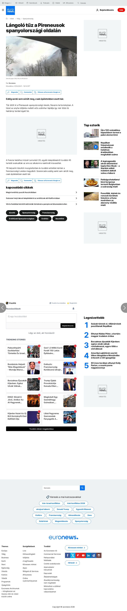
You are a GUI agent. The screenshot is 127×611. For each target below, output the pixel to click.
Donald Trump (63, 509)
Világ (18, 18)
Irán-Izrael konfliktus (51, 503)
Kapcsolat (48, 573)
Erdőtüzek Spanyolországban (21, 218)
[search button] (78, 3)
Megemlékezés (61, 521)
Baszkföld (60, 218)
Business (5, 557)
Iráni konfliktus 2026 (76, 503)
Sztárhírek (43, 521)
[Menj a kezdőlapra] (10, 10)
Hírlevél (71, 563)
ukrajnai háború (43, 509)
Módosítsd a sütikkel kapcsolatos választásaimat (52, 589)
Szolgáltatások (29, 546)
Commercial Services (52, 554)
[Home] (6, 18)
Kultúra (38, 515)
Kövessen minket (29, 564)
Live (121, 10)
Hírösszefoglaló (29, 554)
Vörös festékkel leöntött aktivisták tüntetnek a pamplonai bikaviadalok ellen (36, 204)
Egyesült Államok (83, 509)
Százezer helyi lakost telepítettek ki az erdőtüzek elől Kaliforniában (33, 198)
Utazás (4, 571)
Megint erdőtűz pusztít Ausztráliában (21, 192)
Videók (4, 578)
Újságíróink (5, 585)
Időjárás (26, 557)
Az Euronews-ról (50, 551)
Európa (4, 551)
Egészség (5, 568)
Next (3, 564)
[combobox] (90, 3)
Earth (3, 561)
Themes (4, 546)
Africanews (27, 575)
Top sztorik (92, 125)
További (47, 546)
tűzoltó (12, 212)
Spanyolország (28, 18)
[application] (41, 56)
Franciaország (48, 212)
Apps (25, 568)
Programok (5, 582)
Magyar (7, 3)
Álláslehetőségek (50, 577)
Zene (89, 515)
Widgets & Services (30, 571)
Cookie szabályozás (52, 564)
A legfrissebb (28, 561)
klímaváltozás (74, 515)
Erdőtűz (45, 218)
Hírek (12, 18)
